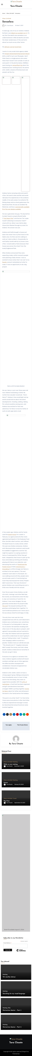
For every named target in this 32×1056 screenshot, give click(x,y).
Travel (14, 798)
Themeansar (15, 1053)
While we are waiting (11, 764)
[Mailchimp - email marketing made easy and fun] (21, 951)
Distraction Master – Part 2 (12, 1027)
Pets (9, 1007)
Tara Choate (16, 6)
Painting (15, 761)
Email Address (7, 943)
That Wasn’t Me (8, 218)
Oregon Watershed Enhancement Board (17, 53)
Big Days (7, 801)
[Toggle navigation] (2, 4)
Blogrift (24, 1051)
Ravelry (4, 262)
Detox (6, 782)
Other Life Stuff (6, 18)
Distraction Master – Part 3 (12, 1010)
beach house (12, 534)
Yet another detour (9, 977)
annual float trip (17, 65)
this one (4, 606)
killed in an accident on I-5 (19, 33)
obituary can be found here (13, 47)
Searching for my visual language (14, 993)
